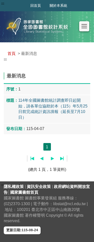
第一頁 (32, 158)
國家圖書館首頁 (24, 192)
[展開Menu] (84, 26)
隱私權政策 (14, 186)
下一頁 (52, 158)
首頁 (12, 53)
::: (5, 59)
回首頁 (35, 6)
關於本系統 (58, 6)
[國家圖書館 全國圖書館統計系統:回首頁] (38, 26)
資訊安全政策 (39, 186)
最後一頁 (61, 158)
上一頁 (41, 158)
